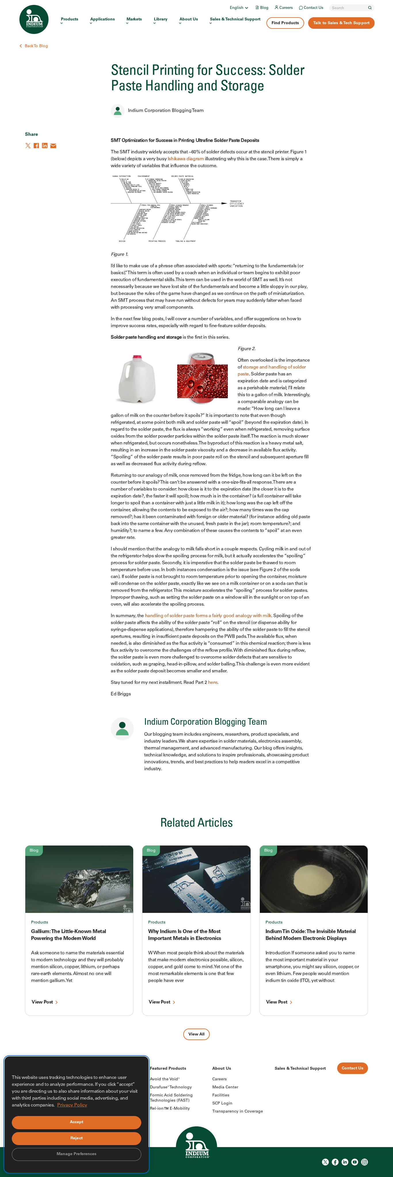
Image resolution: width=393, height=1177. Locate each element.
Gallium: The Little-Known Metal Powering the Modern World (68, 935)
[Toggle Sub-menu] (246, 8)
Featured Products (168, 1069)
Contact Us (313, 8)
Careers (286, 8)
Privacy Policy (72, 1105)
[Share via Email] (53, 145)
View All (196, 1035)
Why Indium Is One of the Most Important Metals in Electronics (184, 935)
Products (69, 20)
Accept (76, 1122)
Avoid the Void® (165, 1079)
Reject (76, 1138)
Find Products (285, 23)
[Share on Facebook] (36, 145)
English (236, 8)
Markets (134, 20)
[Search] (370, 7)
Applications (102, 20)
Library (160, 20)
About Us (189, 20)
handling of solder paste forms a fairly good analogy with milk (208, 616)
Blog (264, 8)
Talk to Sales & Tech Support (341, 23)
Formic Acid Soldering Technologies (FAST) (171, 1098)
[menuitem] (239, 7)
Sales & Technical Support (235, 20)
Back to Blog (36, 46)
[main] (196, 520)
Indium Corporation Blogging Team (166, 110)
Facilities (220, 1096)
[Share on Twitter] (28, 145)
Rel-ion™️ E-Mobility (170, 1109)
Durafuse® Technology (171, 1088)
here (212, 682)
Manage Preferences (77, 1154)
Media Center (225, 1088)
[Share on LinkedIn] (45, 145)
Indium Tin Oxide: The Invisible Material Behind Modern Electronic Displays (311, 935)
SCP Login (222, 1104)
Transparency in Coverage (237, 1112)
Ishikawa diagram (186, 159)
